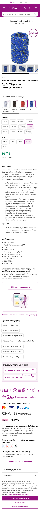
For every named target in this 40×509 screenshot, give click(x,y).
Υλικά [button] (5, 325)
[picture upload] (20, 300)
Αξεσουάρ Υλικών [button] (8, 341)
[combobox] (20, 14)
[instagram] (7, 446)
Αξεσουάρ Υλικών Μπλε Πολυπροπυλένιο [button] (13, 351)
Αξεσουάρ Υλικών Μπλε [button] (26, 341)
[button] (6, 106)
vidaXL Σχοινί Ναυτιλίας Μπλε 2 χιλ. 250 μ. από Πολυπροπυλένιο (20, 84)
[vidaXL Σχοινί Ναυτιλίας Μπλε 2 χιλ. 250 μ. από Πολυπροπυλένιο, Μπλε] (20, 46)
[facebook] (3, 446)
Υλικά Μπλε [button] (14, 325)
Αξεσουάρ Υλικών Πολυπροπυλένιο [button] (13, 346)
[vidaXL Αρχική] (13, 8)
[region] (20, 493)
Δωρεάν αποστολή (20, 2)
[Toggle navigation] (4, 8)
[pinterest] (12, 446)
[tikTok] (16, 446)
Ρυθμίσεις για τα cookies (20, 506)
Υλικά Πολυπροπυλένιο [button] (10, 330)
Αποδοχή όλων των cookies (20, 498)
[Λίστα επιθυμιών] (30, 8)
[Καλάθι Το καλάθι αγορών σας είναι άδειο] (36, 8)
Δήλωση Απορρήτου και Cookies (19, 494)
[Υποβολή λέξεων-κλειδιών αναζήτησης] (35, 13)
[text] (6, 154)
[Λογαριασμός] (24, 8)
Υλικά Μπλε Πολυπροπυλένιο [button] (12, 336)
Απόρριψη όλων (20, 502)
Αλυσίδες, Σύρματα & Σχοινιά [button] (12, 357)
